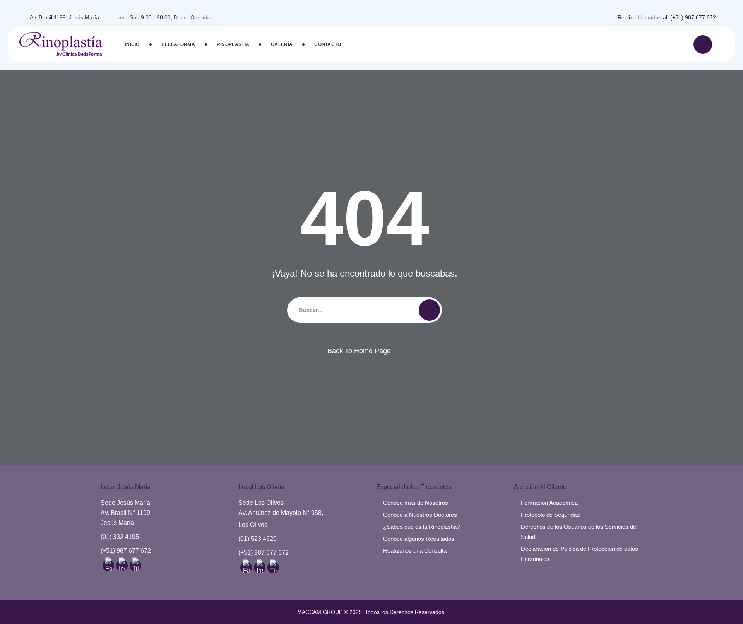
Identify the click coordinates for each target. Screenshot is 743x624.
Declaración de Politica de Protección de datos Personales (579, 553)
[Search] (429, 310)
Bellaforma (178, 44)
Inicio (132, 44)
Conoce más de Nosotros (415, 502)
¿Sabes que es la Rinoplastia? (421, 526)
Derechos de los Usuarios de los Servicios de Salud (578, 531)
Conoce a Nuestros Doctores (420, 514)
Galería (282, 44)
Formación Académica (549, 502)
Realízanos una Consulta (415, 550)
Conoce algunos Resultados (418, 538)
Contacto (327, 44)
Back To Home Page (359, 351)
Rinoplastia (233, 44)
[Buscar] (702, 44)
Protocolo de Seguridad (550, 514)
